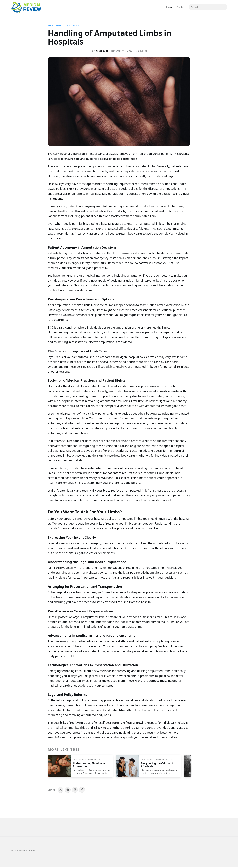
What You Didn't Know (63, 25)
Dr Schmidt (101, 50)
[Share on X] (60, 790)
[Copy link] (82, 790)
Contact (181, 7)
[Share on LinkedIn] (75, 790)
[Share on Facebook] (68, 790)
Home (169, 7)
